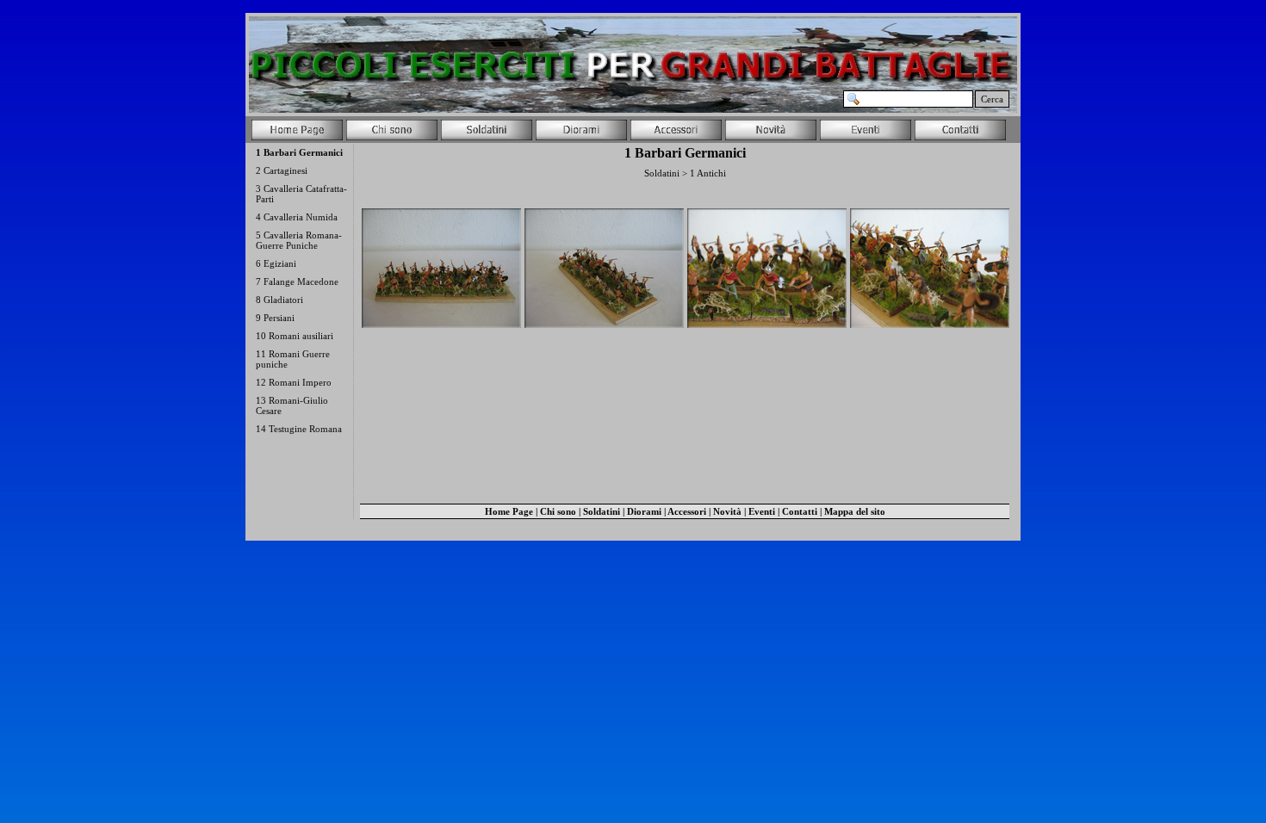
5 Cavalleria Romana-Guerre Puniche (299, 240)
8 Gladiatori (279, 299)
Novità (727, 511)
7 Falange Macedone (297, 281)
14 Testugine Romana (299, 429)
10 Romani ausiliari (294, 336)
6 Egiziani (276, 263)
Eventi (761, 511)
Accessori (686, 511)
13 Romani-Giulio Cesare (292, 405)
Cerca (992, 99)
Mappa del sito (854, 511)
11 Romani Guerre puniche (293, 359)
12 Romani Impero (294, 382)
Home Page (509, 511)
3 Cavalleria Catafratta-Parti (301, 193)
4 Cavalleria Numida (297, 217)
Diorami (644, 511)
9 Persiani (275, 317)
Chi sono (558, 511)
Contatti (799, 511)
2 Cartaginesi (281, 170)
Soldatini (601, 511)
